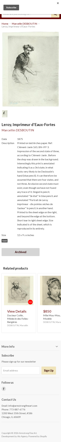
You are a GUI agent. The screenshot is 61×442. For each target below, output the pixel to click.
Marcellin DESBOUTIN (24, 23)
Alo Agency (22, 436)
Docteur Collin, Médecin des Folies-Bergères (18, 318)
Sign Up (48, 370)
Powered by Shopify (37, 436)
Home (5, 23)
